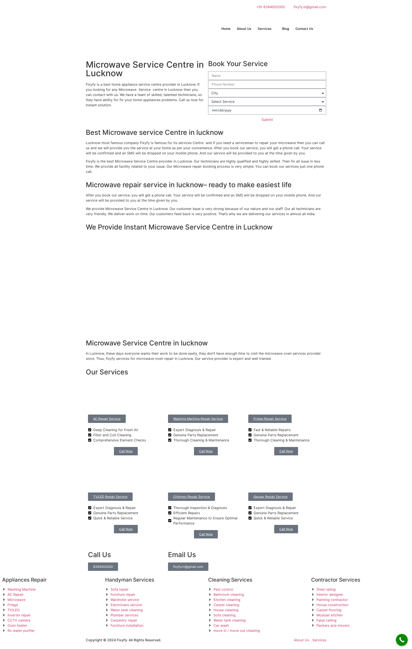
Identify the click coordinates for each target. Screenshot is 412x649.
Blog (285, 29)
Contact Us (304, 29)
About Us (244, 29)
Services (264, 29)
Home (225, 29)
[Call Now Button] (402, 640)
